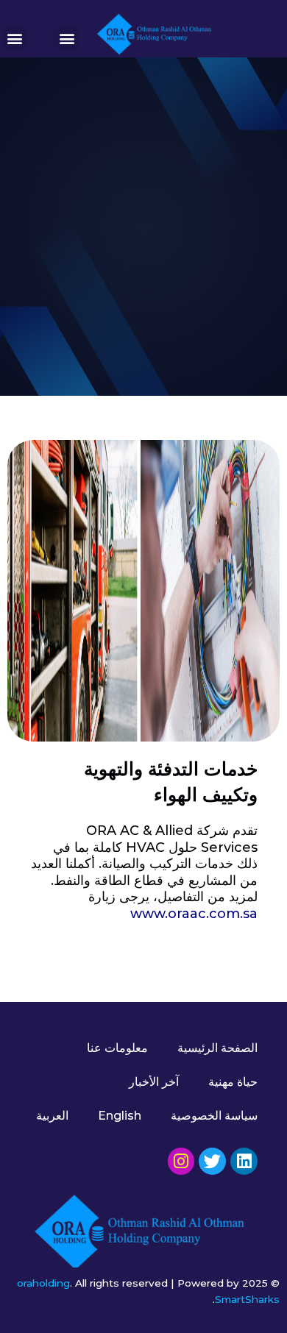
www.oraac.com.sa (194, 914)
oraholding (43, 1283)
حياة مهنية (233, 1082)
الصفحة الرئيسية (217, 1048)
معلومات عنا (117, 1048)
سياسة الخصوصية (214, 1116)
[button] (66, 38)
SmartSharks (247, 1299)
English (119, 1116)
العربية (52, 1116)
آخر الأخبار (154, 1082)
